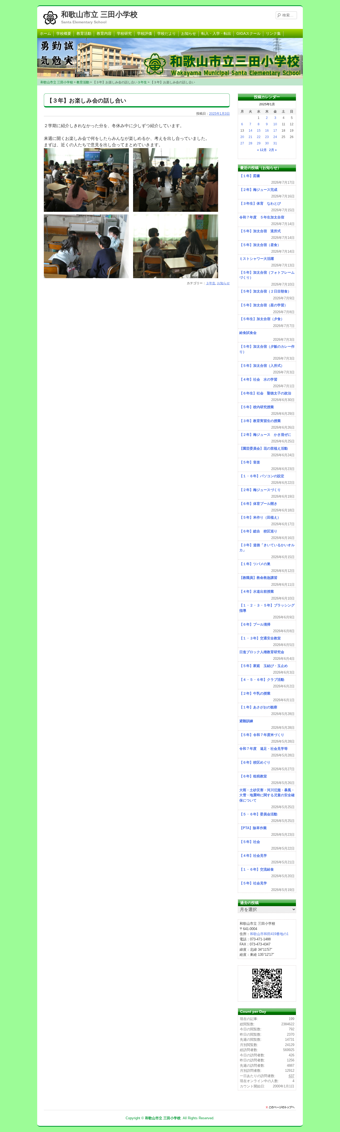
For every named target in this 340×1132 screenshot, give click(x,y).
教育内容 (104, 33)
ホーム (45, 33)
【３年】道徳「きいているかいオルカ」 (267, 547)
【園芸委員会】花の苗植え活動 (263, 448)
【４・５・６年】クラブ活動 (261, 680)
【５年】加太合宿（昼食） (260, 245)
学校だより (166, 33)
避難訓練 (246, 721)
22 (259, 137)
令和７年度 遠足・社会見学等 (263, 749)
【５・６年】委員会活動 (258, 814)
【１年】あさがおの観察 (258, 707)
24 (275, 137)
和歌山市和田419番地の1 (269, 934)
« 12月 (262, 150)
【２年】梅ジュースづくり (260, 490)
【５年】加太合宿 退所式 (260, 231)
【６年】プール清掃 (254, 624)
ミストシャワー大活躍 (256, 259)
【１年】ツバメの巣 (254, 564)
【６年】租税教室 (253, 776)
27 (242, 143)
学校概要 (63, 33)
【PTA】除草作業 (253, 828)
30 (267, 143)
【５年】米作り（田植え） (260, 517)
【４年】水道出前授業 (256, 591)
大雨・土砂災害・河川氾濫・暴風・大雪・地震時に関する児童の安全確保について (267, 795)
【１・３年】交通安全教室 (260, 638)
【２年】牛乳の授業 (254, 693)
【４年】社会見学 (253, 856)
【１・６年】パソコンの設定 (261, 476)
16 (267, 130)
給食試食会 (248, 333)
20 (242, 137)
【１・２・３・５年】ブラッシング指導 (267, 608)
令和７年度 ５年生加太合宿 (261, 217)
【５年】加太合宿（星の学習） (263, 305)
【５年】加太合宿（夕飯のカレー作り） (267, 349)
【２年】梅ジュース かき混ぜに (265, 435)
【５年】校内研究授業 (256, 407)
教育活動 (83, 33)
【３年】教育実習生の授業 (260, 421)
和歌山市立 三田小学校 (99, 14)
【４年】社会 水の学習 (258, 379)
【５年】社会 (249, 842)
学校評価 (144, 33)
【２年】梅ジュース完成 (258, 190)
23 (267, 137)
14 (250, 130)
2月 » (273, 150)
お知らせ (188, 33)
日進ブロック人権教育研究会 (261, 652)
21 (250, 137)
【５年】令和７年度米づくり (261, 735)
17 (275, 130)
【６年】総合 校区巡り (258, 531)
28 (250, 143)
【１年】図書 (249, 176)
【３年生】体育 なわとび (260, 203)
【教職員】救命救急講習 (258, 578)
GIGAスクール (248, 33)
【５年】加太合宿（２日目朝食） (265, 291)
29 (259, 143)
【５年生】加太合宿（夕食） (261, 319)
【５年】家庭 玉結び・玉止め (263, 666)
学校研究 (124, 33)
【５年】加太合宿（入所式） (261, 366)
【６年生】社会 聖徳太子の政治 (265, 393)
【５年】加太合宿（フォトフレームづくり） (267, 275)
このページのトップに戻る (282, 1107)
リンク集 (273, 33)
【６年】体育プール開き (258, 504)
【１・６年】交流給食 (256, 869)
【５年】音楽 (249, 462)
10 (275, 124)
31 (275, 143)
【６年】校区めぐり (254, 762)
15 (259, 130)
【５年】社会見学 (253, 883)
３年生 (210, 283)
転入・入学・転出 (216, 33)
